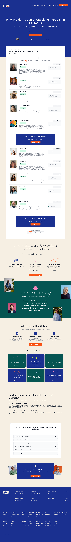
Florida (12, 516)
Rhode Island (48, 523)
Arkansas (5, 519)
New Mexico (39, 519)
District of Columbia (15, 514)
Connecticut (6, 525)
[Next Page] (43, 232)
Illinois (12, 525)
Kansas (23, 516)
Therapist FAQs (34, 498)
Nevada (38, 512)
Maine (23, 523)
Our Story (50, 496)
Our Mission (43, 5)
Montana (30, 523)
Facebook (66, 493)
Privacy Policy (51, 498)
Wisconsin (64, 514)
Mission (50, 493)
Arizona (5, 516)
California (15, 49)
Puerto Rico (47, 521)
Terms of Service (18, 500)
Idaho (12, 523)
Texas (55, 516)
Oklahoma (47, 514)
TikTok (66, 498)
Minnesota (30, 516)
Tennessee (56, 514)
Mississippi (30, 519)
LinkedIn (66, 500)
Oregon (47, 516)
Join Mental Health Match (36, 493)
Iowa (23, 514)
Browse (10, 49)
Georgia (12, 519)
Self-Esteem (45, 31)
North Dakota (39, 525)
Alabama (5, 512)
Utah (55, 519)
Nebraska (30, 525)
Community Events (35, 5)
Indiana (23, 512)
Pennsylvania (48, 519)
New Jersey (38, 516)
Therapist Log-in (34, 496)
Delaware (13, 512)
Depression (40, 31)
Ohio (46, 512)
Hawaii (12, 521)
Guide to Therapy (19, 496)
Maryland (24, 525)
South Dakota (57, 512)
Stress (32, 31)
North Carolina (39, 523)
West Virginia (65, 512)
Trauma (35, 31)
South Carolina (48, 525)
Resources (49, 5)
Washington (56, 525)
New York (38, 521)
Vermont (56, 521)
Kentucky (24, 519)
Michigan (30, 514)
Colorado (5, 523)
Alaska (4, 514)
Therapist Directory (19, 498)
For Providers (55, 5)
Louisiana (24, 521)
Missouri (29, 521)
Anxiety (28, 31)
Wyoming (64, 516)
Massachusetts (31, 512)
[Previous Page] (28, 232)
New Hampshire (39, 514)
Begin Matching (63, 5)
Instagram (66, 496)
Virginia (55, 523)
